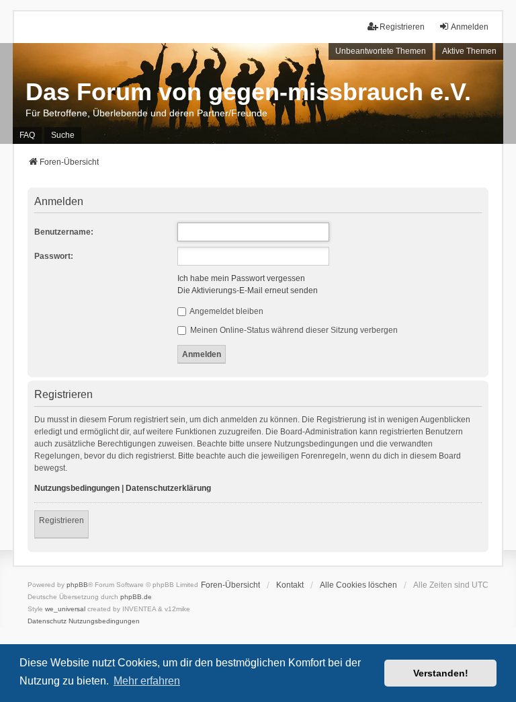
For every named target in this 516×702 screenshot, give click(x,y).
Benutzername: (63, 232)
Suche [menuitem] (63, 135)
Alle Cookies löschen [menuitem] (358, 585)
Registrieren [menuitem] (402, 27)
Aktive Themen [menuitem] (469, 51)
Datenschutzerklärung (168, 488)
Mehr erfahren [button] (147, 681)
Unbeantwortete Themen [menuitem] (380, 51)
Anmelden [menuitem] (469, 27)
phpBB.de (136, 596)
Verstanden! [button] (440, 673)
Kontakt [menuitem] (290, 585)
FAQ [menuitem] (27, 135)
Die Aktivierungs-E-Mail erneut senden (247, 290)
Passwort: (53, 256)
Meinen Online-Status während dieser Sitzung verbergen (293, 330)
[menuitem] (47, 621)
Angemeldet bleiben (225, 311)
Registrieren (61, 520)
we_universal (65, 609)
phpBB (77, 584)
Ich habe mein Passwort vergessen (241, 278)
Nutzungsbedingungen (77, 488)
